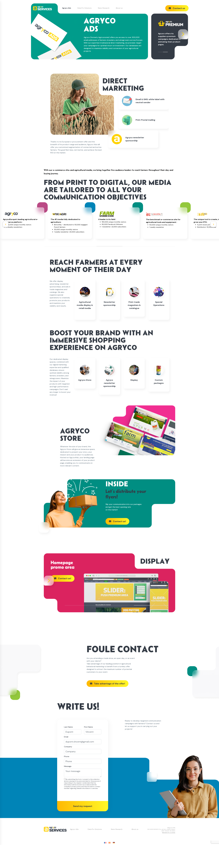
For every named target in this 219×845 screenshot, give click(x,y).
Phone (66, 756)
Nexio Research (103, 8)
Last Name (68, 727)
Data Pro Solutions (84, 8)
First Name (88, 727)
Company (68, 746)
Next (185, 36)
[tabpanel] (170, 33)
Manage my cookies (168, 832)
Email (66, 737)
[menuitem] (105, 842)
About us (119, 8)
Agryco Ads (66, 8)
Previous (5, 224)
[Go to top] (213, 839)
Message (67, 766)
